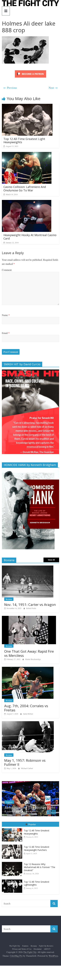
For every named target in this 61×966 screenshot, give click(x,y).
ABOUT (47, 949)
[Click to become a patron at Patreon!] (30, 70)
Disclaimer (38, 949)
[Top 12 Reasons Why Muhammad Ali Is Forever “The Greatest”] (13, 862)
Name (6, 315)
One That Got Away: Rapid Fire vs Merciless (29, 653)
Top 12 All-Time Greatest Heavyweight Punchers (36, 848)
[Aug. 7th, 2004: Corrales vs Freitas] (27, 668)
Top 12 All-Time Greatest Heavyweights (36, 832)
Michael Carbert (27, 768)
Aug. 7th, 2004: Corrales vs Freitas (26, 707)
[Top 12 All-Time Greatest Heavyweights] (13, 828)
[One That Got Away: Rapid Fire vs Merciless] (29, 617)
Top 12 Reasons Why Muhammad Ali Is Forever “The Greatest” (39, 867)
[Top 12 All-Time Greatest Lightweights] (13, 879)
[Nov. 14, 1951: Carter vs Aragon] (27, 567)
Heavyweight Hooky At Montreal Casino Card (29, 236)
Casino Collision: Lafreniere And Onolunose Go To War (24, 188)
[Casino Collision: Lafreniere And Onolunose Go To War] (26, 154)
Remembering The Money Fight (30, 807)
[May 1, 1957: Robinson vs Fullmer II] (28, 722)
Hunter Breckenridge (33, 659)
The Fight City (14, 945)
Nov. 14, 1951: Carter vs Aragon (30, 604)
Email (6, 333)
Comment (7, 269)
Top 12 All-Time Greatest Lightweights (36, 883)
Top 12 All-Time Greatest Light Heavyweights (24, 140)
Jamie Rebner (28, 713)
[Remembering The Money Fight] (30, 782)
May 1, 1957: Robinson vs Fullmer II (25, 762)
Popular (32, 824)
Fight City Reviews (46, 945)
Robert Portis (31, 608)
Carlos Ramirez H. (31, 811)
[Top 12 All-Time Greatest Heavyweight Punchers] (13, 844)
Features (9, 802)
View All (51, 560)
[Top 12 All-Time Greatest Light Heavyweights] (27, 105)
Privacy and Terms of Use (21, 949)
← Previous (10, 87)
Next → (53, 87)
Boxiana (9, 599)
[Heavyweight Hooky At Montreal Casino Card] (26, 202)
